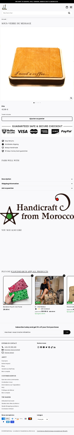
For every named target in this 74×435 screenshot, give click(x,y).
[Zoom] (71, 98)
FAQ (3, 387)
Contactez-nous (7, 382)
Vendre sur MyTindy (8, 369)
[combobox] (37, 13)
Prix (3, 106)
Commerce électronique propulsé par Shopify (52, 431)
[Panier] (67, 7)
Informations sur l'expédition (11, 385)
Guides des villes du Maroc (10, 403)
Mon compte (6, 371)
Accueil (4, 19)
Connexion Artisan (8, 409)
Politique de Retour (8, 390)
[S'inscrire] (66, 332)
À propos (5, 361)
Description (6, 179)
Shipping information (10, 184)
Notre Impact (6, 363)
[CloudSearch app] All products (29, 271)
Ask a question (7, 188)
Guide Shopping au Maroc (10, 406)
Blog (3, 366)
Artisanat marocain (8, 401)
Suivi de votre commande (10, 379)
